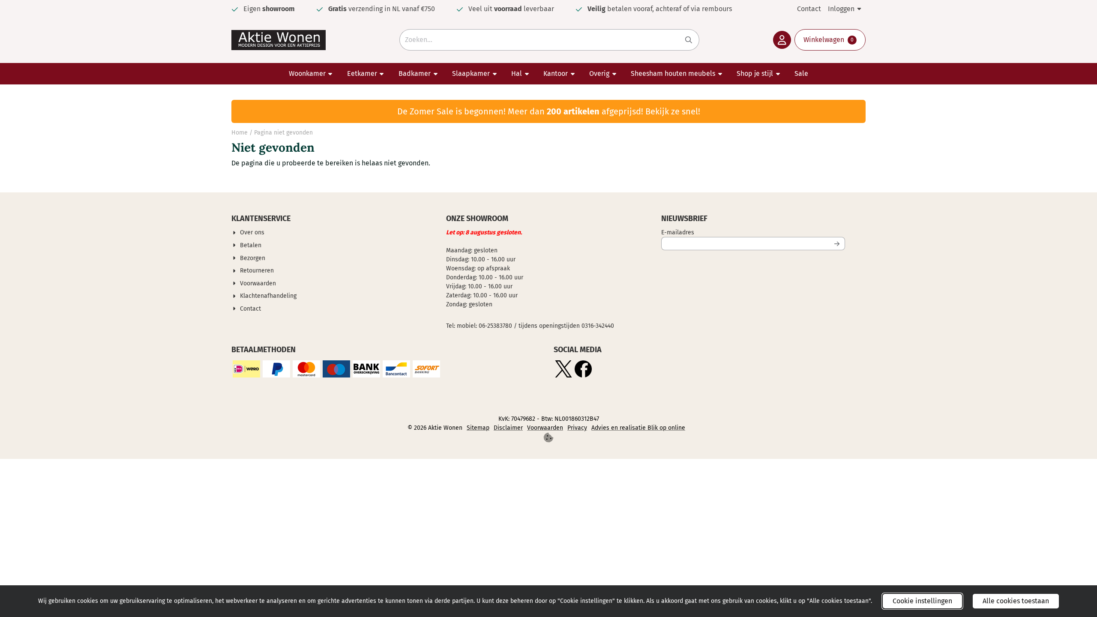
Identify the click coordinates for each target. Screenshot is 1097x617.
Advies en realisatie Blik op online (638, 427)
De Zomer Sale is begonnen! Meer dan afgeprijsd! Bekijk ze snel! (548, 111)
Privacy (577, 427)
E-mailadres (734, 232)
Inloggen (841, 9)
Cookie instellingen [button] (922, 601)
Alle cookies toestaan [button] (1016, 601)
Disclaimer (508, 427)
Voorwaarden (545, 427)
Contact (809, 9)
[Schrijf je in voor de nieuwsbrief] (837, 243)
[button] (782, 40)
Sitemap (478, 427)
